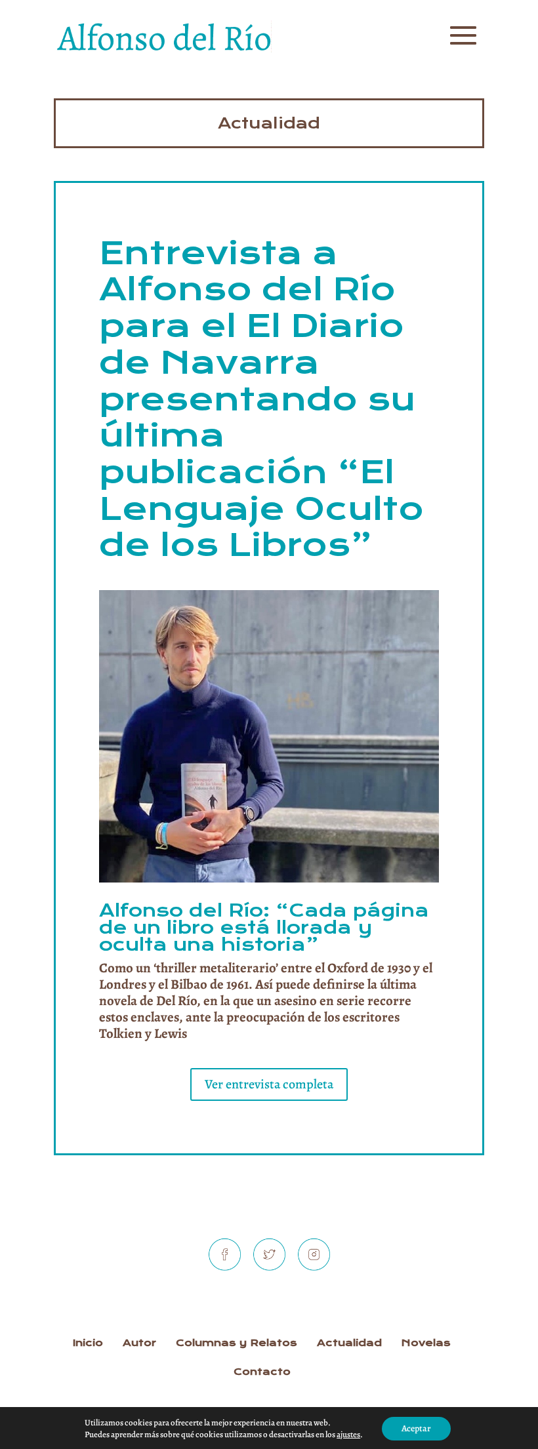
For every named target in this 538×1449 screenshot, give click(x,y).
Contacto (262, 1372)
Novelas (426, 1343)
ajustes (348, 1434)
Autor (139, 1343)
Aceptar (416, 1428)
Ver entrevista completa (269, 1084)
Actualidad (269, 123)
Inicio (88, 1343)
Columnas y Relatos (236, 1343)
